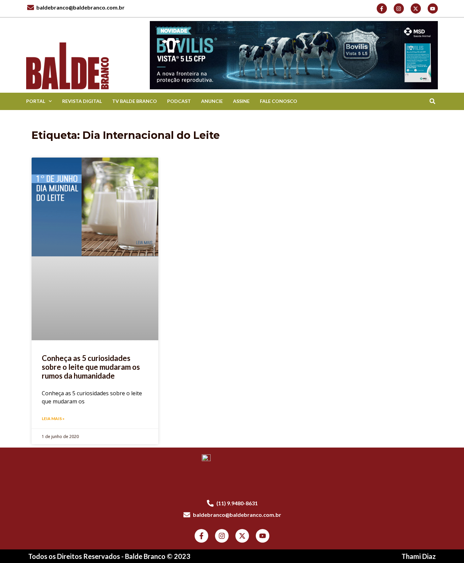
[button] (432, 101)
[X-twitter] (416, 8)
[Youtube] (433, 8)
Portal (35, 101)
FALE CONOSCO (278, 101)
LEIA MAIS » (53, 418)
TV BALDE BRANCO (134, 101)
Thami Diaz (418, 556)
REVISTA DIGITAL (82, 101)
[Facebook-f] (382, 8)
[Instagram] (399, 8)
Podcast (179, 101)
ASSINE (241, 101)
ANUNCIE (212, 101)
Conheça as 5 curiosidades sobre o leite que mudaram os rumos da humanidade (91, 367)
